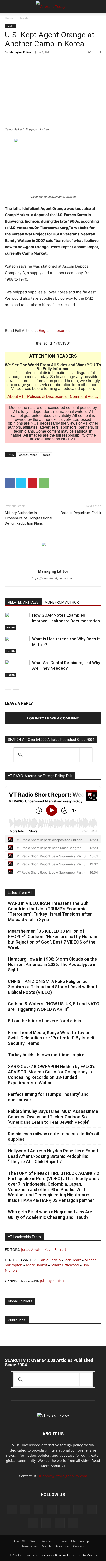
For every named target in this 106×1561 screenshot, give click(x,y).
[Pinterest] (32, 483)
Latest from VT (20, 893)
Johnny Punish (52, 1280)
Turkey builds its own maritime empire (46, 1054)
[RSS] (78, 1509)
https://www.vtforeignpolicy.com (53, 578)
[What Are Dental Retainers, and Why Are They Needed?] (17, 668)
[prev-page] (8, 687)
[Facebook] (10, 483)
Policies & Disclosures (47, 396)
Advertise (62, 1546)
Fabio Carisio (50, 1260)
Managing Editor (20, 52)
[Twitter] (21, 483)
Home (9, 18)
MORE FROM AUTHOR (62, 602)
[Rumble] (65, 1509)
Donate (61, 1541)
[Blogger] (12, 1509)
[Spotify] (92, 1509)
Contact (78, 1546)
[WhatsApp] (44, 483)
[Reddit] (52, 1509)
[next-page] (16, 687)
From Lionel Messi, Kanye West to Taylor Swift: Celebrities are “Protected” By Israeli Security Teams (51, 1038)
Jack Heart (72, 1260)
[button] (8, 6)
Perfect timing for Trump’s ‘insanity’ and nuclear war (48, 1097)
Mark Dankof (36, 1265)
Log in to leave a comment (53, 718)
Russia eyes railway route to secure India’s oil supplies (53, 1136)
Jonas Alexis (31, 1249)
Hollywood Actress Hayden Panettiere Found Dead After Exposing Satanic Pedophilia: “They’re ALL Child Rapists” (53, 1156)
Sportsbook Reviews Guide (57, 1555)
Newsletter (29, 1546)
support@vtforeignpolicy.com (62, 1476)
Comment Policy (84, 396)
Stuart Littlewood (65, 1265)
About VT (15, 396)
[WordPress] (60, 1523)
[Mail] (38, 1509)
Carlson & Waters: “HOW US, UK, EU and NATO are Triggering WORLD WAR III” (53, 1006)
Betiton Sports (87, 1555)
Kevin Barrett (55, 1249)
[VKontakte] (46, 1523)
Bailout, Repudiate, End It (81, 513)
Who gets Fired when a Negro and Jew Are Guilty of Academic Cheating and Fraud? (50, 1214)
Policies (46, 1541)
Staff (33, 1541)
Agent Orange (28, 454)
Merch (46, 1546)
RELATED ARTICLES (23, 602)
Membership (80, 1541)
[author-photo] (53, 546)
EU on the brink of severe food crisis (44, 1020)
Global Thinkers (20, 1301)
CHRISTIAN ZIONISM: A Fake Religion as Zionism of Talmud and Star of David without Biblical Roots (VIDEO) (52, 987)
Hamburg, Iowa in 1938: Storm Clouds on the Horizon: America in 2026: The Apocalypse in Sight (52, 964)
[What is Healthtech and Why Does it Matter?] (17, 644)
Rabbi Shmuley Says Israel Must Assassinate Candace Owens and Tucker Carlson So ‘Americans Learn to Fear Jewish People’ (53, 1117)
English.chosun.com (56, 330)
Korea (46, 454)
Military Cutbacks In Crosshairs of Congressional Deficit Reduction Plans (28, 518)
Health (23, 18)
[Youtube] (73, 1523)
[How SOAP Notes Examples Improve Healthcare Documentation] (17, 621)
